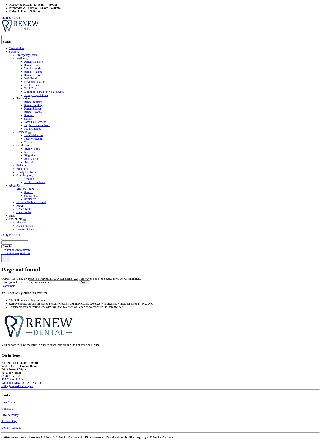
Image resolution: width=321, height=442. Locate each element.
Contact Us (8, 408)
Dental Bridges (32, 108)
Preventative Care (34, 81)
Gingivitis (29, 155)
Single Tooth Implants (37, 125)
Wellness (21, 58)
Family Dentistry (26, 172)
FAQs (19, 205)
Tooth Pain (30, 88)
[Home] (20, 30)
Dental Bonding (33, 105)
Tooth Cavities (32, 128)
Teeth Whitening (33, 138)
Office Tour (23, 208)
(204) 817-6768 (10, 17)
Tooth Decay (31, 85)
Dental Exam (31, 65)
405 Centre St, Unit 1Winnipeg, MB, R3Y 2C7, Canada (21, 381)
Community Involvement (31, 202)
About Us (15, 185)
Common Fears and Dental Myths (44, 91)
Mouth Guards (32, 68)
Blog (12, 215)
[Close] (2, 35)
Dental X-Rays (32, 75)
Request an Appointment (15, 249)
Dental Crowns (33, 111)
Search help (8, 285)
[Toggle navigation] (5, 258)
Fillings (28, 118)
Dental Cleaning (33, 61)
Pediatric (21, 165)
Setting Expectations (36, 95)
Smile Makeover (33, 135)
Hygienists (30, 198)
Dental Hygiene (33, 71)
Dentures (29, 115)
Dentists (28, 192)
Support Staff (31, 195)
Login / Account (11, 427)
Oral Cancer (31, 158)
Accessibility (9, 421)
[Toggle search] (2, 239)
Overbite (29, 162)
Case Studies (16, 48)
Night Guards (32, 148)
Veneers (28, 142)
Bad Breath (30, 152)
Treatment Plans (25, 229)
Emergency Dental (27, 55)
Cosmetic (22, 132)
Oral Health (31, 78)
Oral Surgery (24, 175)
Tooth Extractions (34, 182)
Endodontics (23, 168)
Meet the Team (25, 188)
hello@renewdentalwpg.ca (17, 386)
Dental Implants (33, 101)
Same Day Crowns (35, 121)
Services (14, 51)
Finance (21, 222)
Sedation (29, 178)
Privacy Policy (10, 415)
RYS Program (24, 225)
